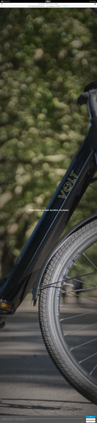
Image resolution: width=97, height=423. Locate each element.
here (83, 418)
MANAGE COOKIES (91, 419)
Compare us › (65, 6)
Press (45, 411)
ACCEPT (90, 416)
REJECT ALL (90, 421)
